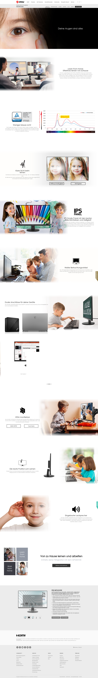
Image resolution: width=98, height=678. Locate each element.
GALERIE (60, 6)
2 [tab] (28, 617)
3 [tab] (32, 617)
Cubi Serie (31, 426)
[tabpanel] (32, 601)
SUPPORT (64, 6)
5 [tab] (40, 617)
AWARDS (72, 6)
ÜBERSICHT (47, 6)
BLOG (69, 6)
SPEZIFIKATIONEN (54, 6)
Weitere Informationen (61, 565)
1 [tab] (25, 617)
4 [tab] (36, 617)
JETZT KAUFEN (64, 617)
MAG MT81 (13, 426)
